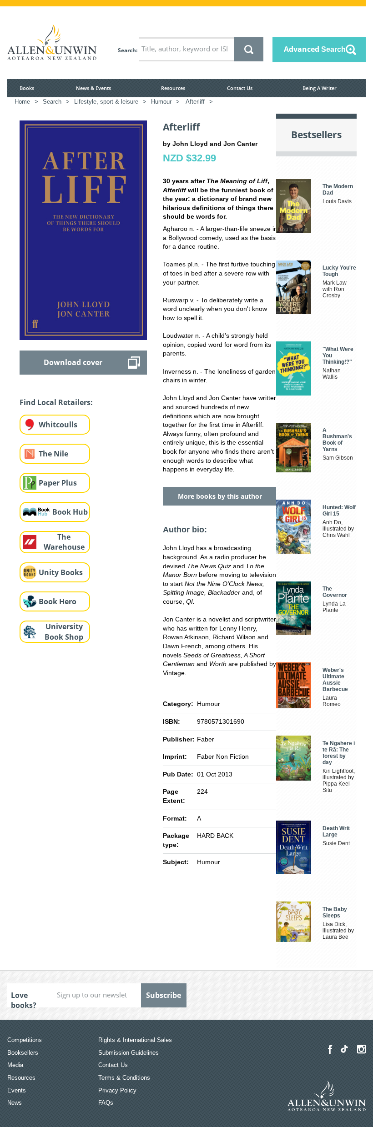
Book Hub (70, 512)
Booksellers (22, 1052)
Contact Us (239, 88)
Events (16, 1090)
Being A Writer (319, 88)
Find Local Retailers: (56, 402)
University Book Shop (64, 631)
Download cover (73, 362)
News (14, 1102)
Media (15, 1065)
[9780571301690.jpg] (83, 229)
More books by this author (220, 496)
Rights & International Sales (135, 1040)
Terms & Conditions (124, 1077)
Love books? (23, 998)
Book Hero (57, 601)
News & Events (93, 88)
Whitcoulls (58, 425)
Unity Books (61, 572)
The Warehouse (64, 542)
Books (27, 88)
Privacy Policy (117, 1090)
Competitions (24, 1040)
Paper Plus (58, 483)
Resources (173, 88)
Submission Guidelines (128, 1052)
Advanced (315, 49)
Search (127, 50)
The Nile (53, 454)
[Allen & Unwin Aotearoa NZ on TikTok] (344, 1049)
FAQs (105, 1102)
